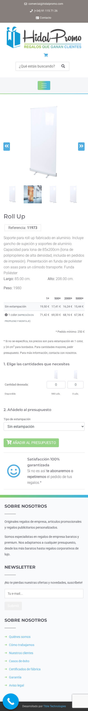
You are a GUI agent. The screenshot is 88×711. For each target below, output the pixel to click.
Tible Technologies (54, 706)
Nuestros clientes (21, 653)
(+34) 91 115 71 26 (46, 10)
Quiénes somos (19, 637)
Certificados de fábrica (25, 669)
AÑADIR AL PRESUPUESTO (34, 443)
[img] (6, 314)
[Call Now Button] (11, 701)
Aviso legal (16, 685)
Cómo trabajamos (21, 645)
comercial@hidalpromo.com (45, 3)
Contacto (45, 17)
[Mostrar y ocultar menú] (44, 85)
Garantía (15, 677)
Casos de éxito (19, 661)
